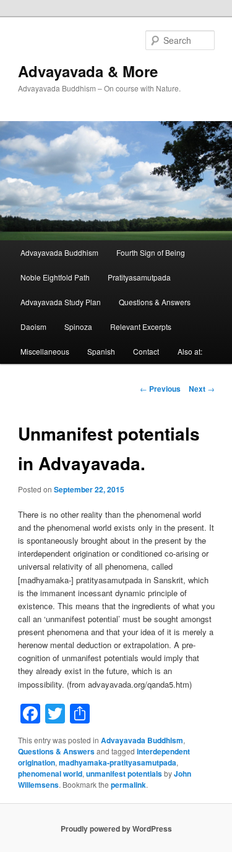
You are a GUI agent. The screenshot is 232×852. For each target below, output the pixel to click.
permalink (128, 784)
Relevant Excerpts (140, 326)
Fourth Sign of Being (150, 252)
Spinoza (78, 326)
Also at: (190, 351)
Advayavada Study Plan (60, 302)
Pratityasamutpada (139, 277)
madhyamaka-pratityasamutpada (117, 762)
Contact (146, 351)
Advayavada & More (88, 71)
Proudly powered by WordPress (116, 828)
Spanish (101, 351)
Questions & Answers (155, 302)
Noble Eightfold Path (55, 277)
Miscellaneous (44, 351)
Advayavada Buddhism (59, 252)
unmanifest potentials (124, 773)
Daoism (33, 326)
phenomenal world (50, 773)
